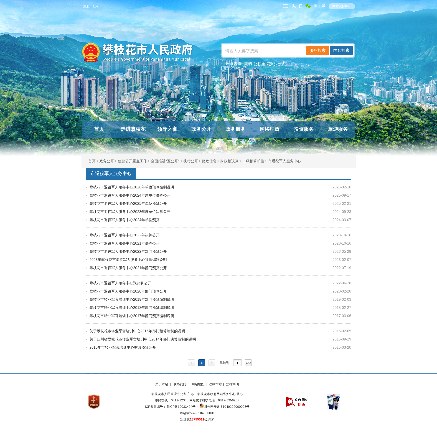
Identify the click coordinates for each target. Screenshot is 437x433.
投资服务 (304, 129)
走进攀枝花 (133, 129)
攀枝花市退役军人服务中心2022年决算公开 (124, 235)
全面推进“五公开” (165, 161)
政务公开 (201, 129)
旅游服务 (338, 129)
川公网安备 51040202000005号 (226, 406)
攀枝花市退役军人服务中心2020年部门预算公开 (128, 291)
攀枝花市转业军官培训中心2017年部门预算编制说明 (131, 316)
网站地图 (198, 384)
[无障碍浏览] (294, 6)
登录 (96, 6)
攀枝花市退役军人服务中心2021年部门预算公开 (128, 268)
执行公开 (190, 161)
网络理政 (270, 129)
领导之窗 (167, 129)
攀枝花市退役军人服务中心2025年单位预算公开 (128, 203)
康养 (248, 64)
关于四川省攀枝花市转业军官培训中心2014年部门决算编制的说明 (142, 339)
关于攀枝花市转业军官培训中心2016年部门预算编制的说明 (137, 331)
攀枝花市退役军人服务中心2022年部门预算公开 (128, 251)
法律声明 (232, 384)
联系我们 (180, 384)
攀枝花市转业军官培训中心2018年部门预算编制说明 (131, 308)
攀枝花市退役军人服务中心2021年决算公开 (124, 243)
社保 (280, 64)
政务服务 (236, 129)
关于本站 (162, 384)
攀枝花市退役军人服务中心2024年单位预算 (124, 220)
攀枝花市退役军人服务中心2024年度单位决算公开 (129, 195)
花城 (271, 64)
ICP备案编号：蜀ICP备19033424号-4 (172, 406)
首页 (99, 129)
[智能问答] (285, 6)
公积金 (259, 64)
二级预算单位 (253, 161)
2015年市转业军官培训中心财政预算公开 (122, 347)
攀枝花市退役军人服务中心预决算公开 (120, 283)
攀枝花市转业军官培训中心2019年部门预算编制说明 (131, 299)
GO (248, 363)
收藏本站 (215, 384)
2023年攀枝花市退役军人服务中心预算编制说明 (128, 260)
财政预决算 (229, 161)
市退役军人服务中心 (284, 161)
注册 (86, 6)
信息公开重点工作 (132, 161)
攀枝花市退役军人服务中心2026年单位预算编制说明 (131, 187)
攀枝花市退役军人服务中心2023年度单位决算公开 (129, 212)
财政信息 (209, 161)
